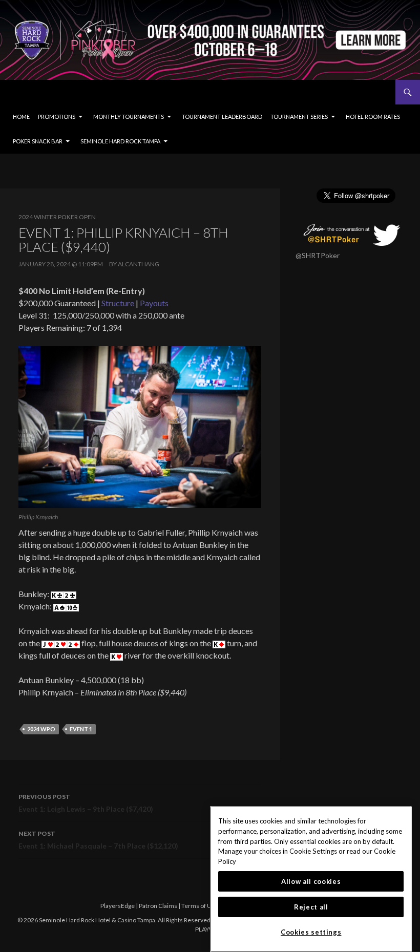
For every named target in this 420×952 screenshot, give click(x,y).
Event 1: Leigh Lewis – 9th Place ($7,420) (85, 803)
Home (21, 116)
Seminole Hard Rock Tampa (120, 141)
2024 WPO (41, 729)
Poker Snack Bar (37, 141)
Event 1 (81, 729)
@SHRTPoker (318, 255)
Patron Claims (158, 905)
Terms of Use (199, 905)
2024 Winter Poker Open (57, 217)
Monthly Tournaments (128, 116)
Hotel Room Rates (373, 116)
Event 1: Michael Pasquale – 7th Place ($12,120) (98, 840)
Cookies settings (311, 932)
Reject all (311, 907)
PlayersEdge (117, 905)
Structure (117, 303)
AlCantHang (138, 264)
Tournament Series (299, 116)
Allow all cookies (311, 881)
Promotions (56, 116)
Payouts (154, 303)
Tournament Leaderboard (222, 116)
